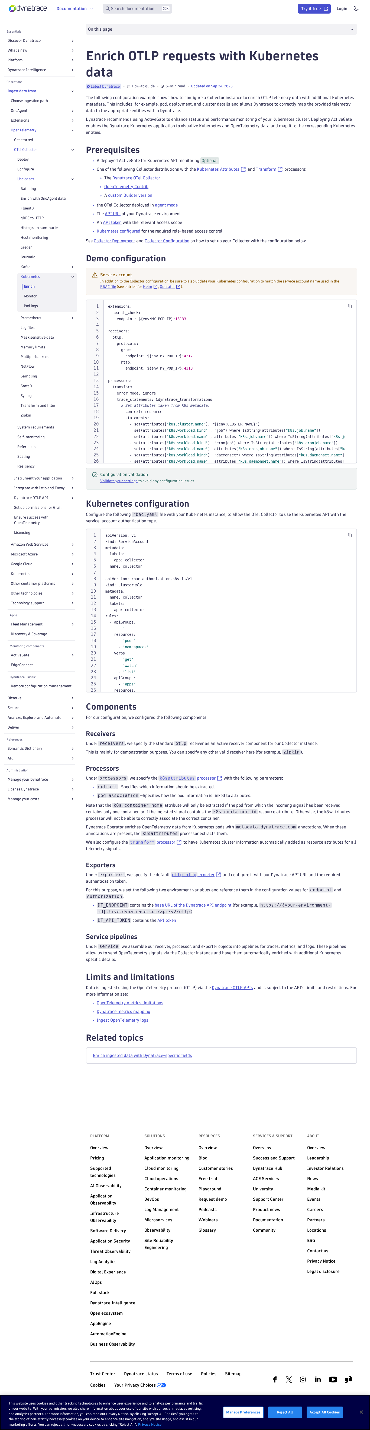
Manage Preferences (243, 1412)
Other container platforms (33, 583)
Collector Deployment (114, 241)
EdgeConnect (22, 665)
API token (112, 222)
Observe (14, 698)
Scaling (23, 456)
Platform (15, 60)
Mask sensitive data (37, 337)
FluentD (27, 208)
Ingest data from (22, 91)
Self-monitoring (31, 437)
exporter (193, 875)
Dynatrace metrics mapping (123, 1011)
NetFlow (27, 366)
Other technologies (27, 593)
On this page (100, 29)
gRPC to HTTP (32, 218)
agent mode (166, 205)
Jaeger (26, 247)
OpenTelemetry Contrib (126, 187)
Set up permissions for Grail (37, 507)
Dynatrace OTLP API (31, 498)
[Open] (72, 41)
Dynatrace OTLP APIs (232, 988)
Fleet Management (27, 624)
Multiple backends (36, 356)
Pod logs (31, 306)
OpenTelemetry (24, 130)
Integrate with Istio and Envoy (39, 488)
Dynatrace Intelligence (27, 70)
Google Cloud (22, 564)
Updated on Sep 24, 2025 (212, 86)
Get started (23, 140)
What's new (17, 50)
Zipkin (26, 415)
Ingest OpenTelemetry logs (122, 1020)
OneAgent (19, 110)
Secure (13, 708)
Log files (28, 327)
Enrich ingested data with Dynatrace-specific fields (142, 1055)
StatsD (26, 386)
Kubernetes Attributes (218, 169)
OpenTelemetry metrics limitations (130, 1003)
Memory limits (33, 347)
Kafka (26, 267)
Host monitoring (34, 237)
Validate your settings (119, 481)
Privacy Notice (149, 1424)
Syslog (26, 396)
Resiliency (26, 466)
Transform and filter (38, 405)
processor (188, 778)
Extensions (20, 120)
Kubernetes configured (118, 231)
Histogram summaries (40, 228)
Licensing (22, 532)
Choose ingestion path (29, 101)
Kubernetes (30, 276)
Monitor (30, 296)
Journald (28, 257)
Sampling (29, 376)
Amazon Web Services (29, 544)
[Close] (72, 91)
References (26, 447)
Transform (266, 169)
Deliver (14, 727)
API (11, 758)
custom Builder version (130, 195)
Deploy (23, 159)
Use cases (25, 179)
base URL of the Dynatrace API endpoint (193, 905)
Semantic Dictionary (25, 748)
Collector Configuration (167, 241)
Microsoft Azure (24, 554)
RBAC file (108, 286)
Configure (25, 169)
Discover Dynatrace (24, 40)
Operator (167, 286)
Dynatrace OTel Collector (136, 178)
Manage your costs (23, 799)
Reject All (285, 1412)
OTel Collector (25, 149)
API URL (113, 214)
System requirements (35, 427)
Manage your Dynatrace (28, 779)
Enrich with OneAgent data (43, 198)
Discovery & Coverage (29, 634)
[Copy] (350, 306)
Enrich (29, 286)
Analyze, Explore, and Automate (34, 717)
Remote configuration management (41, 686)
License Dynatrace (23, 789)
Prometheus (31, 318)
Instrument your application (38, 478)
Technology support (27, 603)
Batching (28, 188)
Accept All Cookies (325, 1412)
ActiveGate (20, 655)
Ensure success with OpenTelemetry (31, 520)
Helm (147, 286)
